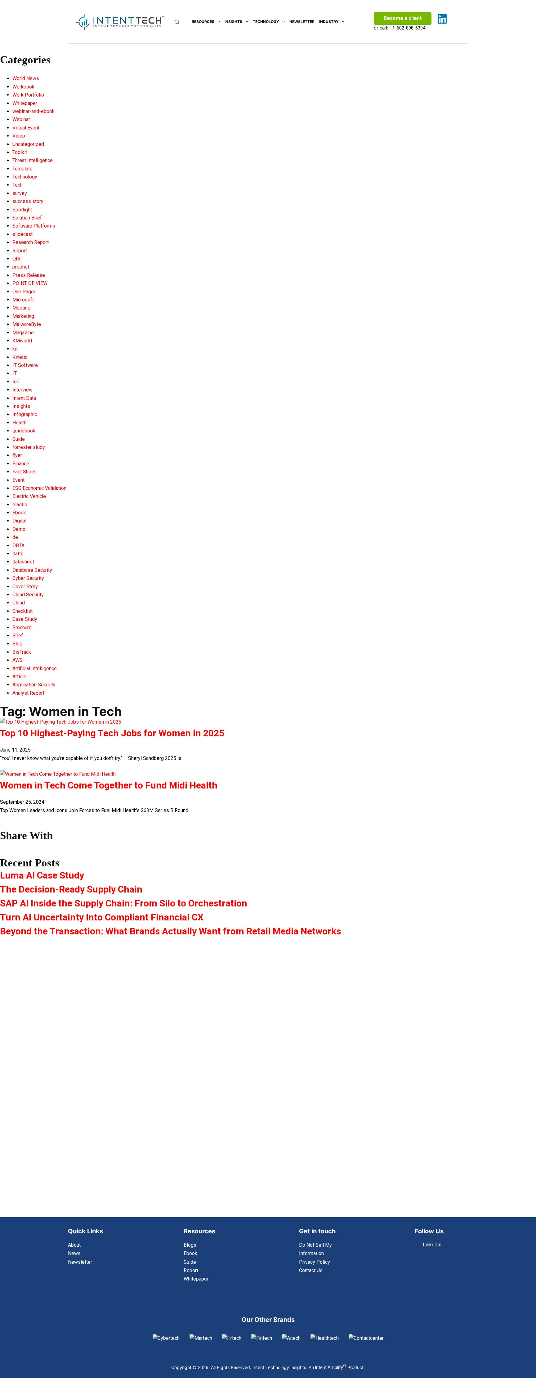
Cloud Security (28, 595)
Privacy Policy (314, 1262)
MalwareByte (26, 324)
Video (18, 136)
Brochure (22, 627)
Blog (17, 644)
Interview (22, 390)
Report (19, 251)
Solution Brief (27, 218)
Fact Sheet (24, 472)
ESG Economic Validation (39, 488)
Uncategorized (28, 144)
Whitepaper (24, 103)
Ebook (19, 513)
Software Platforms (33, 226)
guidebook (23, 431)
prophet (20, 267)
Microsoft (23, 300)
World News (25, 78)
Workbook (23, 87)
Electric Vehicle (29, 496)
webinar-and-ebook (33, 111)
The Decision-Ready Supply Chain (71, 889)
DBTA (18, 546)
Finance (20, 464)
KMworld (22, 341)
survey (19, 193)
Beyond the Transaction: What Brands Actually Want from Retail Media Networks (170, 931)
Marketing (23, 316)
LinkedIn (432, 1245)
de (15, 537)
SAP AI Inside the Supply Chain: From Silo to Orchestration (123, 903)
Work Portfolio (28, 95)
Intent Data (24, 398)
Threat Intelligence (32, 160)
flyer (17, 455)
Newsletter (302, 21)
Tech (17, 185)
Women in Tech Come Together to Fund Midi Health (108, 785)
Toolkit (19, 152)
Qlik (16, 259)
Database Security (32, 570)
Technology (266, 21)
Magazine (23, 333)
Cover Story (25, 587)
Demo (18, 529)
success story (27, 201)
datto (18, 554)
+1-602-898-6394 (407, 28)
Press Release (28, 275)
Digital (19, 521)
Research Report (30, 242)
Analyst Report (28, 693)
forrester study (28, 447)
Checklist (22, 611)
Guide (18, 439)
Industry (329, 21)
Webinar (21, 119)
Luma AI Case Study (42, 875)
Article (19, 677)
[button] (89, 845)
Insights (233, 21)
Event (18, 480)
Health (19, 423)
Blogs (190, 1245)
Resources (203, 21)
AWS (17, 660)
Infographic (24, 414)
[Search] (177, 22)
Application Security (34, 685)
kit (15, 349)
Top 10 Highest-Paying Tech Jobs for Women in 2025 (112, 733)
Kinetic (19, 357)
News (74, 1253)
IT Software (25, 365)
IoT (16, 382)
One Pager (23, 292)
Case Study (24, 619)
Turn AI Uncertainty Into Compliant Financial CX (101, 917)
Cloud (18, 603)
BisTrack (21, 652)
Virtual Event (25, 128)
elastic (19, 505)
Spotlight (22, 210)
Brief (17, 636)
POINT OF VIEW (29, 283)
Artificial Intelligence (34, 668)
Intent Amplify (330, 1367)
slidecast (22, 234)
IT (14, 373)
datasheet (23, 562)
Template (22, 169)
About (74, 1245)
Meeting (21, 308)
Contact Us (311, 1270)
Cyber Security (28, 578)
